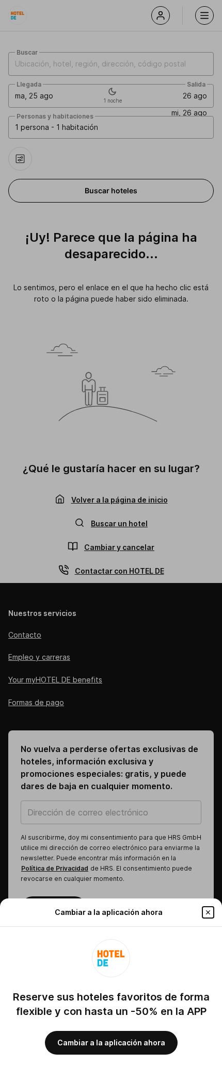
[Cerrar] (208, 912)
